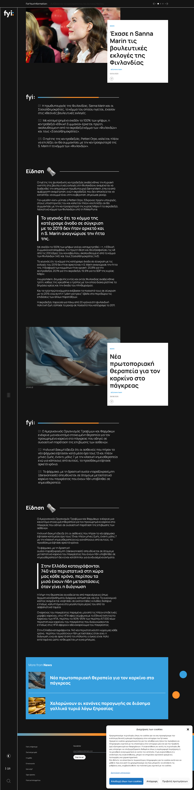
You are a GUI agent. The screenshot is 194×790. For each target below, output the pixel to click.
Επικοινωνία (30, 763)
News (112, 26)
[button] (187, 729)
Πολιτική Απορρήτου (33, 780)
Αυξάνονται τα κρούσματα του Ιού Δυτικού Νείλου (77, 3)
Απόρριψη (152, 781)
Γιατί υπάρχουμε (31, 747)
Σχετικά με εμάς (31, 752)
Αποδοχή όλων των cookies (126, 781)
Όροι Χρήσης (30, 775)
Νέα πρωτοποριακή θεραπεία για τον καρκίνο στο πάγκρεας (102, 680)
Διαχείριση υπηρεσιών (120, 773)
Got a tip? (29, 769)
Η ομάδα (29, 758)
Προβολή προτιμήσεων (175, 781)
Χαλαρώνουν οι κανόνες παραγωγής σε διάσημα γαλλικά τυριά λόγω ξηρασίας (100, 706)
